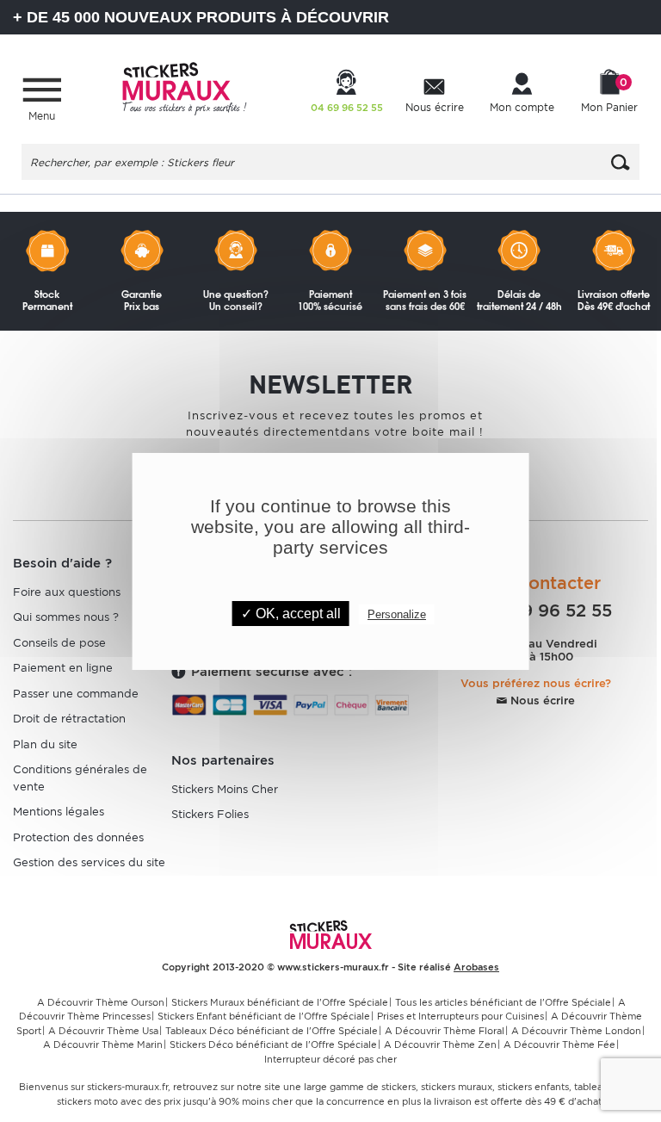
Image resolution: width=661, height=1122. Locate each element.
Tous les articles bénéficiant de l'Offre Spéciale (503, 1002)
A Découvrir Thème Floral (444, 1031)
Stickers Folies (210, 814)
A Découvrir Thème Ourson (100, 1002)
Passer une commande (76, 693)
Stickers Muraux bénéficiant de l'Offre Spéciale (279, 1002)
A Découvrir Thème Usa (103, 1031)
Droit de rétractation (69, 718)
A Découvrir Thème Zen (440, 1044)
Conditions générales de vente (80, 778)
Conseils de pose (59, 642)
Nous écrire (541, 700)
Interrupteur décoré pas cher (330, 1059)
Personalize (397, 614)
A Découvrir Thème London (576, 1031)
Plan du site (45, 744)
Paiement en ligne (63, 667)
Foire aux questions (66, 592)
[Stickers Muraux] (184, 86)
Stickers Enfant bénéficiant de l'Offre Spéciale (264, 1016)
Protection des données (78, 837)
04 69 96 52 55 (544, 610)
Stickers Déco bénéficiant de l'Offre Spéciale (273, 1044)
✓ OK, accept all (291, 613)
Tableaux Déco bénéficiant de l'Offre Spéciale (271, 1031)
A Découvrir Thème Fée (559, 1044)
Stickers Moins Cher (224, 789)
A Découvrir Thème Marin (103, 1044)
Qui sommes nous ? (66, 617)
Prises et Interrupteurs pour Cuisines (460, 1016)
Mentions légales (58, 811)
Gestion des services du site (89, 862)
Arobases (476, 967)
